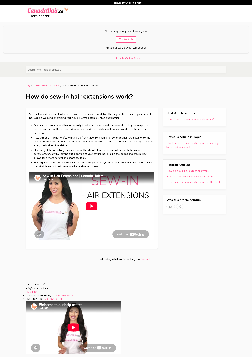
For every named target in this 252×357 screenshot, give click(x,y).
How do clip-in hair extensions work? (187, 171)
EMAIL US (32, 292)
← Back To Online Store (126, 2)
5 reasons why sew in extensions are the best (193, 182)
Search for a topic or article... (44, 69)
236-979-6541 (53, 299)
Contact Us (147, 259)
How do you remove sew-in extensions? (190, 119)
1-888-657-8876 (63, 295)
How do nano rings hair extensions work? (190, 176)
